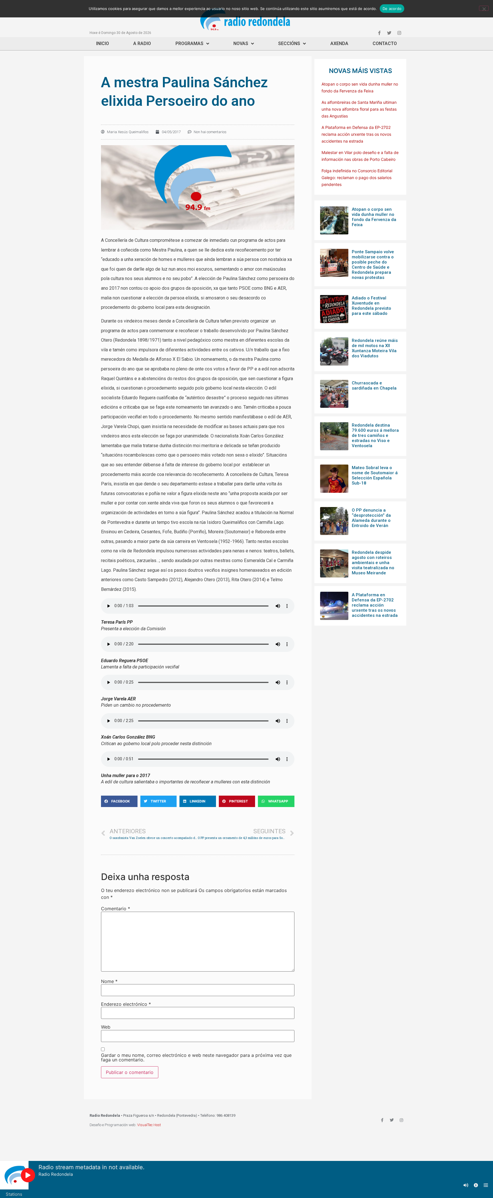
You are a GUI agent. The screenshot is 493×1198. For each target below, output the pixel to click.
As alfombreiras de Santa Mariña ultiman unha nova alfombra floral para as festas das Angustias (359, 109)
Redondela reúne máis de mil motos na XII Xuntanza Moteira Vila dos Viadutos (375, 348)
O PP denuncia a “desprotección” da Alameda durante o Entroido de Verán (371, 518)
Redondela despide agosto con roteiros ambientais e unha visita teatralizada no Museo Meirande (373, 562)
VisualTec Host (149, 1125)
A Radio (142, 43)
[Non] (484, 8)
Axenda (339, 43)
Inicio (102, 43)
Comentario (115, 908)
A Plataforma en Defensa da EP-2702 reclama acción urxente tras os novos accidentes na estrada (356, 134)
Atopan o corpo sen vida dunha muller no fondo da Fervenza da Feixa (374, 217)
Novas (240, 43)
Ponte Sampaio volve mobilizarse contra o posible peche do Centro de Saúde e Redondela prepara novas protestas (373, 264)
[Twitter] (389, 33)
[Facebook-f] (379, 33)
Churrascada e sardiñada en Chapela (374, 385)
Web (105, 1027)
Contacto (385, 43)
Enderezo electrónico (126, 1004)
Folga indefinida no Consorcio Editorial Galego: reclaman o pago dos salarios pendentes (357, 177)
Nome (109, 981)
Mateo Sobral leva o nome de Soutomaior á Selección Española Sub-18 (375, 475)
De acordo (392, 8)
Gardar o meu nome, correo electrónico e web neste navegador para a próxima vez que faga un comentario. (196, 1057)
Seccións (289, 43)
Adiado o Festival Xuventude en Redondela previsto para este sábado (371, 305)
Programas (189, 43)
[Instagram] (399, 33)
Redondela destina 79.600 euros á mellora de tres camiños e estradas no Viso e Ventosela (375, 435)
